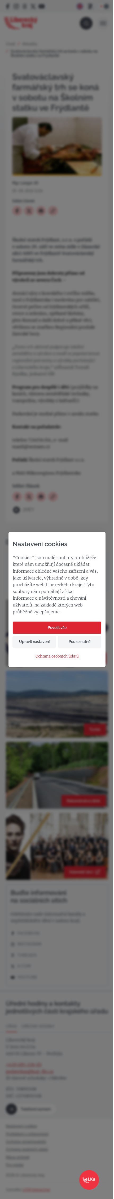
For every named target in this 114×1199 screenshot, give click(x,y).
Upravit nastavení (34, 642)
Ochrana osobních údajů (57, 656)
